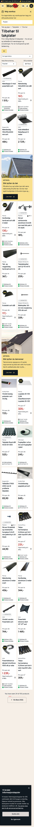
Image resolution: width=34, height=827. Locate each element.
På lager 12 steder (8, 423)
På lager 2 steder (8, 327)
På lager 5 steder (8, 286)
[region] (15, 805)
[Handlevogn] (31, 6)
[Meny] (3, 6)
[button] (17, 56)
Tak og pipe (6, 27)
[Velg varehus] (23, 6)
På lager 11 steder (24, 641)
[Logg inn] (27, 6)
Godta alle (15, 814)
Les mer (9, 197)
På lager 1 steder (24, 558)
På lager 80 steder (24, 151)
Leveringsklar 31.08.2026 (7, 107)
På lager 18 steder (8, 151)
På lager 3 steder (8, 558)
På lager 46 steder (8, 641)
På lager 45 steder (8, 110)
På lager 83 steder (24, 244)
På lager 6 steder (8, 244)
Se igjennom (15, 819)
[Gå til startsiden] (13, 6)
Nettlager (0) (7, 149)
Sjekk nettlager (23, 108)
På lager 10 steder (8, 508)
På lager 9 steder (24, 600)
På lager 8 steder (24, 110)
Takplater (15, 27)
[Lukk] (29, 788)
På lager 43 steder (24, 286)
